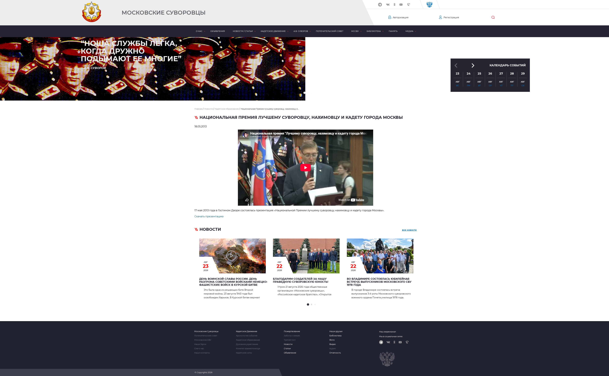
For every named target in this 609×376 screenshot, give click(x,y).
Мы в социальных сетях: (391, 336)
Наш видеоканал (387, 331)
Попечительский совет (329, 31)
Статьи (287, 349)
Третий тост (290, 340)
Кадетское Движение (246, 331)
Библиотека (374, 31)
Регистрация (451, 17)
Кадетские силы (244, 353)
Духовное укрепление (247, 344)
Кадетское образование (248, 340)
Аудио (332, 349)
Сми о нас (199, 349)
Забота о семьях (292, 336)
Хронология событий (246, 336)
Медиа (409, 31)
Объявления (217, 31)
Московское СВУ (202, 340)
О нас (199, 31)
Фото (332, 340)
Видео (332, 344)
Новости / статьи (243, 31)
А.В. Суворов (301, 31)
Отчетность (335, 353)
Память (393, 31)
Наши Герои (200, 344)
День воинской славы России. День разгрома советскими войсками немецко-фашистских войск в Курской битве (233, 281)
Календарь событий (508, 65)
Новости (288, 344)
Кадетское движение (273, 31)
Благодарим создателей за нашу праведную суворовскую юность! (300, 280)
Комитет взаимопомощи (248, 349)
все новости (409, 230)
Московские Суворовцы (164, 12)
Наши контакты (202, 353)
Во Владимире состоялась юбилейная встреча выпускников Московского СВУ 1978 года (379, 281)
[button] (304, 93)
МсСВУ (355, 31)
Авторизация (400, 17)
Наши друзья (335, 331)
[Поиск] (493, 17)
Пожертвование (292, 331)
